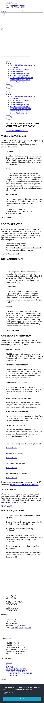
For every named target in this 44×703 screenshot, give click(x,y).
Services (9, 63)
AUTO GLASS (12, 665)
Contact (8, 88)
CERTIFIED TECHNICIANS (17, 671)
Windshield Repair (17, 71)
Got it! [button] (22, 699)
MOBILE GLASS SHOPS (16, 669)
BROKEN (10, 667)
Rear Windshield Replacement (21, 78)
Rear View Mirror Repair (19, 69)
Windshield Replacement (19, 73)
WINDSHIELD (12, 675)
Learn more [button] (8, 693)
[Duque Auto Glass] (15, 55)
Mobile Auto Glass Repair (20, 80)
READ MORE (11, 448)
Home (8, 61)
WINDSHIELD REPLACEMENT (19, 673)
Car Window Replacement (20, 76)
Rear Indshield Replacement (20, 109)
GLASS (9, 663)
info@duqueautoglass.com (15, 5)
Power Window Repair (18, 82)
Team (12, 86)
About (8, 84)
